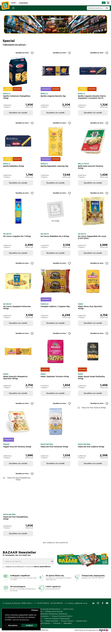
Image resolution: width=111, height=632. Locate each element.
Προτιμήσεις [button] (13, 625)
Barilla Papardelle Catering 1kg (54, 166)
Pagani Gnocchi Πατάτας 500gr (17, 447)
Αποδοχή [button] (29, 625)
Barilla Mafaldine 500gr (13, 166)
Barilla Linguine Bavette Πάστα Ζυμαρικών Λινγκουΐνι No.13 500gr (92, 98)
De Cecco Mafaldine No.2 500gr (55, 236)
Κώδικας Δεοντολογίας (54, 611)
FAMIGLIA (44, 304)
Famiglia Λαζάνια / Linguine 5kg (55, 306)
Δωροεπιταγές (81, 621)
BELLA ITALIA (83, 164)
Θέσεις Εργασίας (52, 621)
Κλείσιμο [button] (34, 610)
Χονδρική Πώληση (43, 623)
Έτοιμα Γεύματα (67, 621)
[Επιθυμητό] (32, 53)
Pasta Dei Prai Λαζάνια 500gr (91, 447)
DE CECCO (7, 234)
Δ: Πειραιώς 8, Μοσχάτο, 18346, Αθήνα (17, 603)
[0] (107, 3)
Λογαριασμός (23, 3)
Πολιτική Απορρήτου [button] (20, 619)
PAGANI (6, 444)
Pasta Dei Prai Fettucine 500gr (54, 447)
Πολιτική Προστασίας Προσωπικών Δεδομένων (49, 614)
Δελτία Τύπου (68, 609)
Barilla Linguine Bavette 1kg (53, 96)
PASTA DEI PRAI (47, 444)
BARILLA (6, 93)
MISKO (80, 304)
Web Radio (67, 623)
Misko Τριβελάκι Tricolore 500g (55, 376)
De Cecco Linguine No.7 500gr (17, 236)
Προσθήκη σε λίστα (22, 52)
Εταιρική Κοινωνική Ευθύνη (62, 616)
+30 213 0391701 (43, 603)
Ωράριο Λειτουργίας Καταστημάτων (46, 609)
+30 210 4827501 (56, 603)
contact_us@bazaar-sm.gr (77, 603)
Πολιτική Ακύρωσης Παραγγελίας (57, 618)
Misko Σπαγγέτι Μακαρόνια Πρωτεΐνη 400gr (15, 377)
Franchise (56, 623)
